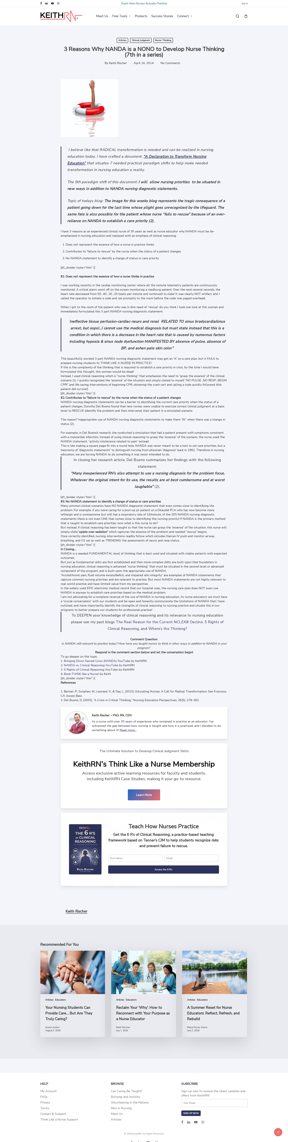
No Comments (170, 63)
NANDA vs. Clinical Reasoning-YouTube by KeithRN (99, 665)
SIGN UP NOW (191, 1113)
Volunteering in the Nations (130, 1102)
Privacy (45, 1102)
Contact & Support (53, 1114)
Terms (44, 1108)
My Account (48, 1091)
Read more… (128, 730)
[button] (144, 794)
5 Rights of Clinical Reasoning (84, 670)
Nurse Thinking (163, 40)
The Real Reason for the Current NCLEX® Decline (159, 622)
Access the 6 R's (163, 869)
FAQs (44, 1097)
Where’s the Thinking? (167, 628)
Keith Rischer (118, 63)
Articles (122, 40)
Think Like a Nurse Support (59, 1119)
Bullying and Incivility (125, 1097)
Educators (60, 999)
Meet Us (117, 1114)
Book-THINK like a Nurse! (81, 674)
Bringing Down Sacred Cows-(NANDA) (90, 661)
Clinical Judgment (141, 40)
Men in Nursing (121, 1108)
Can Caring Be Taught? (126, 1091)
